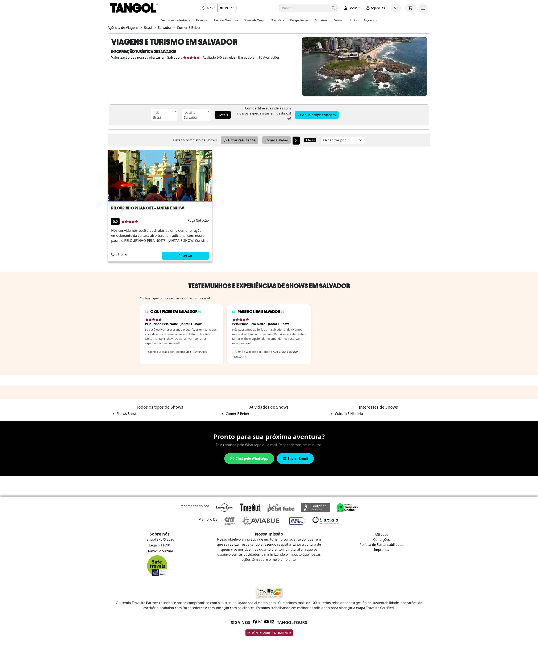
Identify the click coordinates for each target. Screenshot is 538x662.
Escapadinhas (299, 20)
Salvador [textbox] (191, 117)
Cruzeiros (321, 20)
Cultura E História (349, 413)
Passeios (201, 20)
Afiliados (381, 534)
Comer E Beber (237, 413)
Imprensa (381, 549)
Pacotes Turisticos (226, 20)
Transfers (278, 20)
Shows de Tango (254, 20)
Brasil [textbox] (157, 117)
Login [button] (352, 8)
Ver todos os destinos (175, 20)
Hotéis (353, 20)
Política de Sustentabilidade (382, 544)
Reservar (185, 255)
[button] (308, 8)
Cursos (338, 20)
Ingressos (370, 20)
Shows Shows (127, 413)
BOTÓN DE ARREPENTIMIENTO (269, 633)
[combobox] (164, 115)
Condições (381, 539)
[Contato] (395, 8)
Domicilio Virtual (159, 551)
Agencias (377, 8)
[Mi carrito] (410, 8)
